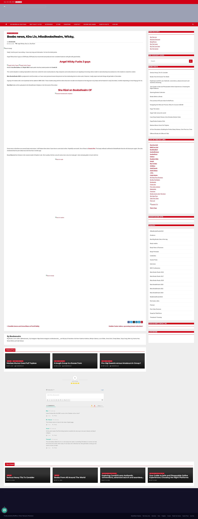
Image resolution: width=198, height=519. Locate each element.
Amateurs (152, 235)
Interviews (49, 24)
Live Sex (115, 24)
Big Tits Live (153, 37)
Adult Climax (153, 170)
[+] (69, 399)
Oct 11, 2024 (58, 480)
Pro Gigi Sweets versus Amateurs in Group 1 (121, 363)
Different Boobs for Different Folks (159, 133)
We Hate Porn (154, 196)
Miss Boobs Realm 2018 (157, 280)
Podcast (152, 305)
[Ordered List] (56, 400)
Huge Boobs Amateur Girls (157, 121)
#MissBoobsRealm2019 (157, 231)
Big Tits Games (154, 49)
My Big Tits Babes (155, 180)
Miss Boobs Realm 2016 (157, 272)
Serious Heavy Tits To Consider (159, 72)
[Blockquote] (60, 400)
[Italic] (50, 400)
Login (102, 389)
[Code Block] (63, 400)
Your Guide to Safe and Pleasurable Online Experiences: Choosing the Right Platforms (168, 476)
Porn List (152, 201)
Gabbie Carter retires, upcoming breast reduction (125, 326)
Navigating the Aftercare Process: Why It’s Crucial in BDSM (166, 104)
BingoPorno (153, 42)
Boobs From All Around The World (159, 76)
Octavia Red (91, 148)
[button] (193, 24)
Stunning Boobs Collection (157, 92)
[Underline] (52, 400)
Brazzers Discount (155, 39)
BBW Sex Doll (154, 147)
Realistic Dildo (154, 159)
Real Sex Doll (154, 145)
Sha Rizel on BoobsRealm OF (75, 90)
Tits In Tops (153, 208)
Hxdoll (152, 161)
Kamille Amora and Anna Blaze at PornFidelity (23, 326)
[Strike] (54, 400)
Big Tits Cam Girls (155, 46)
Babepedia (153, 189)
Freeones (152, 191)
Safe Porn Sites (154, 198)
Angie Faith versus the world (158, 113)
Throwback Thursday (156, 317)
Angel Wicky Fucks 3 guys (75, 61)
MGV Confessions (155, 268)
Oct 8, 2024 (154, 480)
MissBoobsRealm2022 (156, 297)
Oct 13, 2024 (11, 480)
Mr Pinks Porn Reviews (156, 177)
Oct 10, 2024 (106, 480)
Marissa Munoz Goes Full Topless (21, 363)
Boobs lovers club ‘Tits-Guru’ (158, 194)
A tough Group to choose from (68, 363)
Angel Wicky (20, 43)
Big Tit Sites (153, 163)
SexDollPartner (154, 152)
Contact (77, 24)
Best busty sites (36, 24)
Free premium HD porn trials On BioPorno (162, 100)
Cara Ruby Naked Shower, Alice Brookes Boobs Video (165, 117)
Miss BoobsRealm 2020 (156, 284)
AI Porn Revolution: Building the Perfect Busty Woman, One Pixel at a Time (171, 129)
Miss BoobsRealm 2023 (156, 292)
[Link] (65, 400)
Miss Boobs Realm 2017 (157, 276)
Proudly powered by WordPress (11, 515)
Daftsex (152, 156)
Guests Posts (104, 24)
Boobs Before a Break (156, 96)
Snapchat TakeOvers (156, 313)
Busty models (154, 243)
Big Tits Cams (154, 44)
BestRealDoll (154, 149)
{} (66, 399)
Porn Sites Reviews (155, 309)
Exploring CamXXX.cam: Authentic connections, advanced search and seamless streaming (122, 477)
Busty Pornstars (154, 251)
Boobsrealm (12, 41)
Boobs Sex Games (90, 24)
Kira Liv (27, 43)
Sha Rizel (32, 43)
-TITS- (151, 173)
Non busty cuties (154, 301)
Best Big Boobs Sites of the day (159, 239)
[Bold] (47, 400)
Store (58, 24)
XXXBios (152, 166)
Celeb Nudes (154, 175)
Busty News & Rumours (12, 33)
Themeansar (30, 515)
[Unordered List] (58, 400)
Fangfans (67, 24)
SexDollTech (153, 154)
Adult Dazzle (153, 168)
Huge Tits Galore (154, 109)
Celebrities (153, 255)
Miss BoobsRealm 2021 (156, 288)
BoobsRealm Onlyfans (18, 24)
